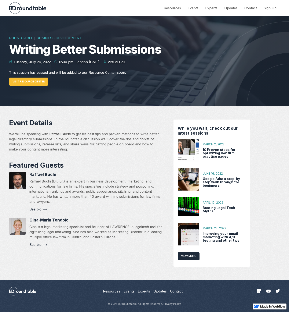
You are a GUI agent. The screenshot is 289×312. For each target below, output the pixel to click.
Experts (211, 8)
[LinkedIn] (259, 291)
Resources (172, 8)
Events (193, 8)
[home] (27, 8)
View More (188, 256)
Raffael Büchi (60, 134)
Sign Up (270, 8)
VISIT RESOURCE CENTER (28, 81)
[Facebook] (268, 291)
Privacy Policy (172, 303)
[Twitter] (278, 291)
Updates (231, 8)
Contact (250, 8)
